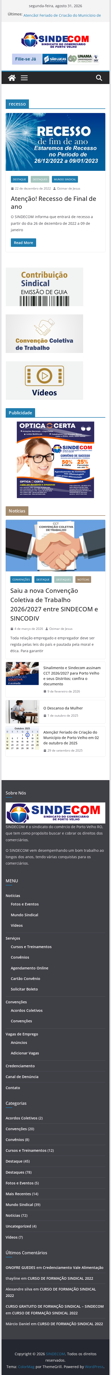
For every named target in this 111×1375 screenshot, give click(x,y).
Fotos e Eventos (25, 904)
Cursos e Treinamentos (31, 946)
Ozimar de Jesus (68, 188)
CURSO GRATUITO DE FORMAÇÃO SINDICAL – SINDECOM (55, 1306)
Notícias (83, 579)
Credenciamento (20, 1065)
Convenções (21, 579)
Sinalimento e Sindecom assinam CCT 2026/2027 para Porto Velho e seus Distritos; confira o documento (72, 675)
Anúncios (19, 1042)
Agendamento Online (29, 968)
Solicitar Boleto (24, 989)
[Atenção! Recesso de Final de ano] (55, 142)
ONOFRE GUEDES (20, 1267)
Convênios (20, 957)
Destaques (40, 179)
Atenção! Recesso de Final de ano (53, 202)
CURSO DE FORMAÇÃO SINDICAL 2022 (60, 1278)
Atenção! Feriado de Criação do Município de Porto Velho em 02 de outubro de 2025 (71, 737)
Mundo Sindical (65, 179)
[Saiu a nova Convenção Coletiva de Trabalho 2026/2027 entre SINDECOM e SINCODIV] (55, 546)
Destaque (19, 179)
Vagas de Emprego (22, 1034)
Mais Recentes (18, 1193)
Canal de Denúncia (22, 1076)
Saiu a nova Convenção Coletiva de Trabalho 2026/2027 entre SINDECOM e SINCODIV (54, 604)
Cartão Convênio (25, 978)
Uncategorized (18, 1226)
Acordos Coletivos (27, 1010)
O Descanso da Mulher (43, 14)
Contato (13, 1087)
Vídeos (17, 925)
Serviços (13, 938)
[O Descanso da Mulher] (22, 711)
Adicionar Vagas (25, 1053)
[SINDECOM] (12, 78)
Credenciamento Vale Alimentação (73, 1267)
